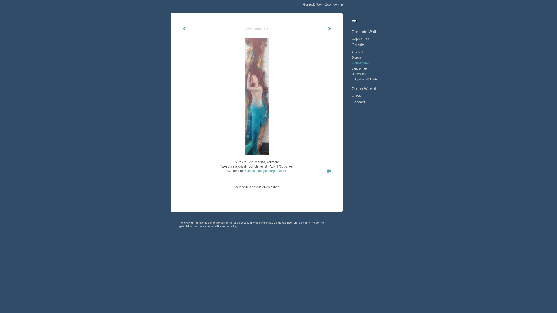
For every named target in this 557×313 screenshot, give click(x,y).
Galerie (358, 44)
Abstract (357, 52)
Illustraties (359, 74)
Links (356, 95)
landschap (359, 68)
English (354, 21)
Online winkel (364, 88)
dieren (356, 57)
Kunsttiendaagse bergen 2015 (265, 170)
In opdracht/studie (364, 79)
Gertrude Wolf (312, 4)
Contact (358, 102)
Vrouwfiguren (361, 63)
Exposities (360, 38)
